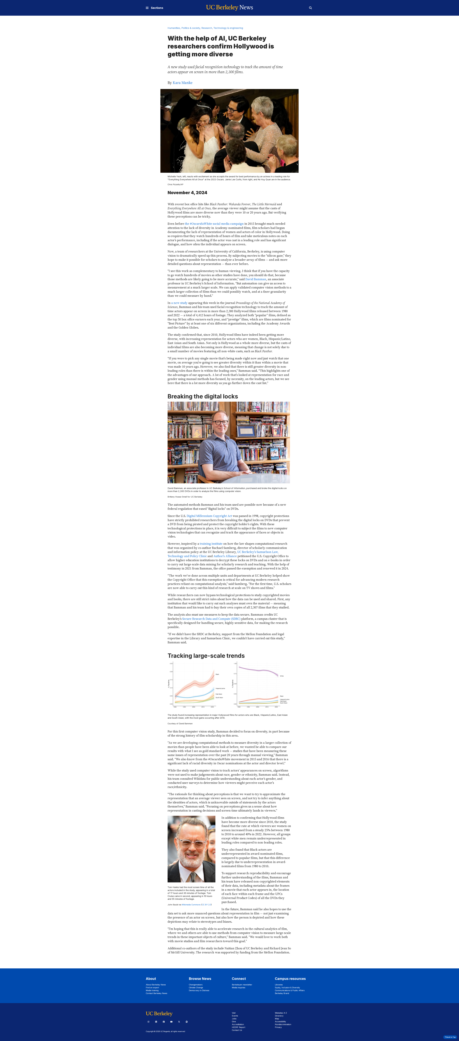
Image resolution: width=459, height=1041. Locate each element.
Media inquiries (238, 987)
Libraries (279, 984)
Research (206, 28)
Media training (152, 990)
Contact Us (237, 1030)
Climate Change (196, 987)
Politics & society (190, 28)
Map (277, 1018)
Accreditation (238, 1024)
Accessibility (280, 1021)
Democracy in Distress (199, 990)
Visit (233, 1013)
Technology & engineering (228, 28)
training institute (211, 544)
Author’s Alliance (225, 556)
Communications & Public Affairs (290, 990)
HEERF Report (238, 1027)
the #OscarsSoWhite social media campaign (214, 224)
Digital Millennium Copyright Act (209, 516)
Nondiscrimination (283, 1024)
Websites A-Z (281, 1013)
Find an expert (152, 987)
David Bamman (255, 279)
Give (234, 1021)
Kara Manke (183, 82)
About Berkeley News (156, 984)
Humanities (174, 28)
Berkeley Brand (282, 993)
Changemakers (195, 984)
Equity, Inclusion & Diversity (287, 987)
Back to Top (451, 1037)
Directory (279, 1016)
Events (235, 1016)
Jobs (234, 1018)
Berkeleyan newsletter (242, 984)
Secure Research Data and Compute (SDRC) (211, 619)
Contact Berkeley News (156, 993)
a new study (179, 303)
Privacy (278, 1027)
